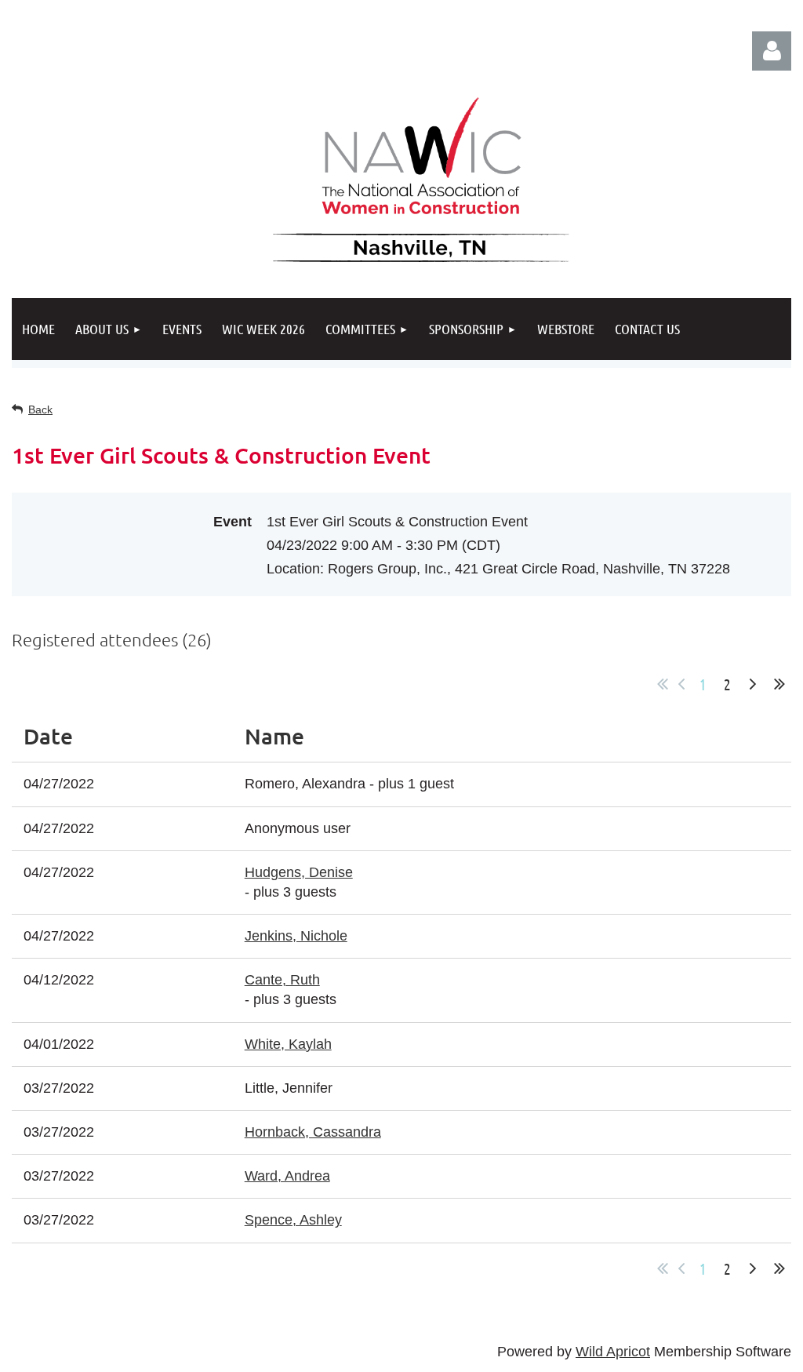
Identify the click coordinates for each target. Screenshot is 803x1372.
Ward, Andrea (287, 1176)
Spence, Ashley (293, 1220)
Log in (771, 51)
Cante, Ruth (282, 980)
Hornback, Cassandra (313, 1132)
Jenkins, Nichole (296, 936)
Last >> (779, 684)
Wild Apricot (613, 1351)
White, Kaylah (288, 1044)
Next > (753, 684)
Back (40, 409)
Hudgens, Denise (299, 872)
